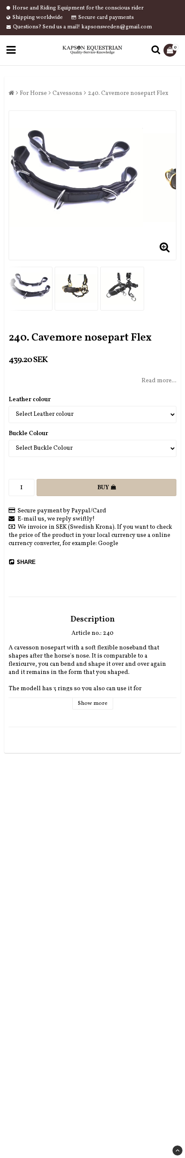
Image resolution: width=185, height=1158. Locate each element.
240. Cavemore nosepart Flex (128, 93)
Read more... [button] (159, 381)
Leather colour (30, 400)
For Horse (33, 93)
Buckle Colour (28, 434)
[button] (171, 50)
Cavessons (67, 93)
